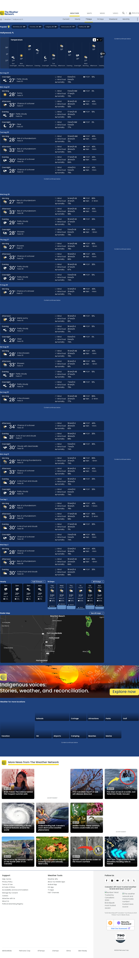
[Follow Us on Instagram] (112, 880)
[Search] (123, 13)
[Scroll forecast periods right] (104, 54)
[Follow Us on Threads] (128, 880)
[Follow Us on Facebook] (106, 880)
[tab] (94, 39)
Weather (7, 19)
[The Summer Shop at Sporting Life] (130, 729)
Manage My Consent (10, 893)
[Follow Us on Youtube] (117, 880)
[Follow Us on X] (134, 880)
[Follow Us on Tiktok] (123, 880)
